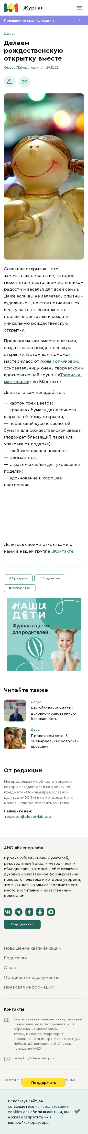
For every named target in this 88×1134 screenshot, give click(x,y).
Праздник (19, 578)
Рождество (21, 588)
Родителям (51, 578)
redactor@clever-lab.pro (28, 817)
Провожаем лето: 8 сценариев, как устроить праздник (55, 741)
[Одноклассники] (40, 912)
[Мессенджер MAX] (51, 912)
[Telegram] (18, 912)
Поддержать (22, 924)
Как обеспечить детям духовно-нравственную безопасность (53, 713)
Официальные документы (31, 977)
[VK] (8, 912)
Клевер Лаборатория (21, 67)
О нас (10, 967)
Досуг (9, 34)
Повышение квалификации (29, 20)
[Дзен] (29, 912)
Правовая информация (29, 987)
